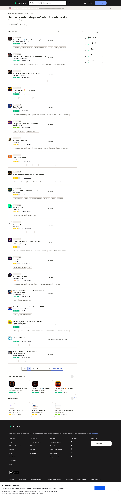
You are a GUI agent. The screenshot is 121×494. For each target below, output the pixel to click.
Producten (53, 446)
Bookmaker (16, 47)
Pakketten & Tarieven (56, 449)
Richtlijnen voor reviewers (54, 479)
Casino (56, 47)
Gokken (26, 13)
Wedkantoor (63, 47)
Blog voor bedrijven (55, 457)
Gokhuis (50, 47)
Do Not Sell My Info (96, 479)
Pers (10, 464)
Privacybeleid (22, 479)
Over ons (11, 442)
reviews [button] (27, 43)
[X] (71, 445)
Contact (11, 449)
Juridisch (11, 479)
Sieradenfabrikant (18, 198)
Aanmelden (33, 453)
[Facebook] (71, 442)
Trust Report (12, 460)
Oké (100, 488)
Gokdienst (52, 148)
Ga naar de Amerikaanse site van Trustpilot (51, 8)
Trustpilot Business (55, 442)
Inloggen (32, 449)
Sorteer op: (61, 31)
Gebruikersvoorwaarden (36, 479)
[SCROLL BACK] (72, 376)
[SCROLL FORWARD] (75, 376)
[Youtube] (71, 456)
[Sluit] (118, 490)
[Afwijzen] (111, 8)
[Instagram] (71, 449)
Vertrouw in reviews (35, 442)
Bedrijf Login (53, 453)
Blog (10, 453)
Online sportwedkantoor (26, 47)
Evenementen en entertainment (15, 13)
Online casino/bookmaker (41, 47)
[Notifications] (85, 3)
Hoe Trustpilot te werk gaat (16, 457)
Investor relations (14, 468)
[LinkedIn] (71, 452)
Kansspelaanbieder (51, 114)
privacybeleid (94, 433)
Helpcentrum (33, 446)
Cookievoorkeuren (82, 479)
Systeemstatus (69, 479)
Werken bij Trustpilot (15, 446)
